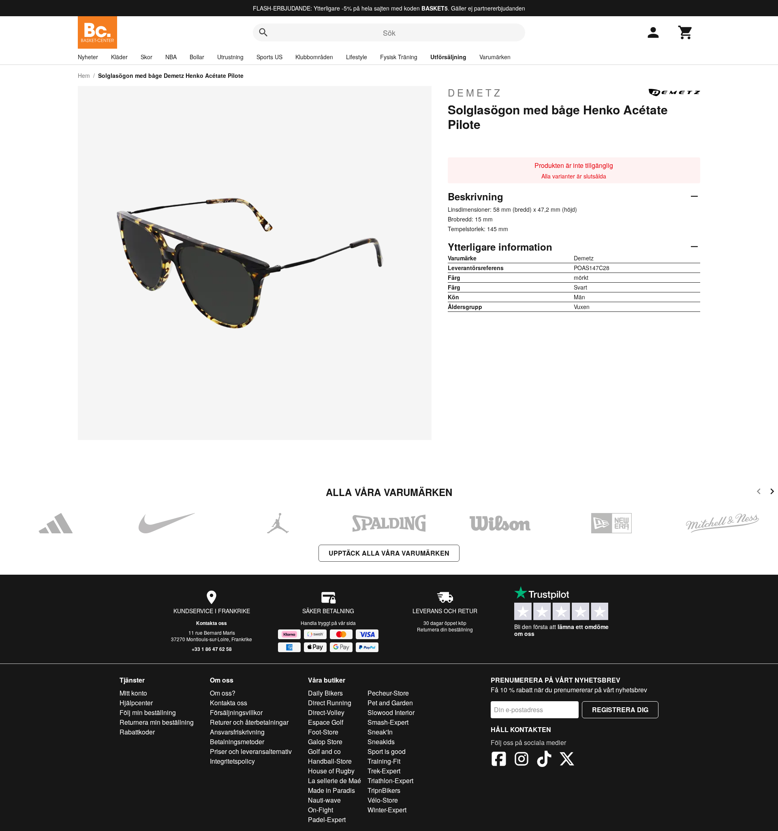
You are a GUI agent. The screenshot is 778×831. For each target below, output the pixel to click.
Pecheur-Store (388, 693)
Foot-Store (323, 732)
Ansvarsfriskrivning (237, 732)
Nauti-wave (324, 800)
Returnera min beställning (157, 722)
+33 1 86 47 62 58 (212, 649)
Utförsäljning (448, 57)
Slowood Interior (391, 712)
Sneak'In (380, 732)
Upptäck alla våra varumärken (389, 553)
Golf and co (324, 751)
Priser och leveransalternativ (251, 751)
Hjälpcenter (136, 702)
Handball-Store (330, 761)
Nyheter (88, 57)
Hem (84, 75)
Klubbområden (314, 57)
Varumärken (495, 57)
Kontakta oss (211, 623)
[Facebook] (499, 760)
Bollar (197, 57)
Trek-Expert (384, 770)
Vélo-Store (383, 800)
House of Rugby (331, 770)
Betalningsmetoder (237, 741)
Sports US (269, 57)
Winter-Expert (387, 809)
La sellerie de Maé (334, 780)
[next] (772, 492)
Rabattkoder (137, 732)
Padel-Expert (327, 819)
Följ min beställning (148, 712)
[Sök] (263, 32)
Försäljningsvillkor (236, 712)
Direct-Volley (326, 712)
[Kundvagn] (686, 32)
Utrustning (230, 57)
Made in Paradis (331, 790)
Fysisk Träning (398, 57)
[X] (567, 760)
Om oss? (222, 693)
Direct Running (329, 702)
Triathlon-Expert (390, 780)
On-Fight (320, 809)
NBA (171, 57)
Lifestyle (356, 57)
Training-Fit (384, 761)
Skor (146, 57)
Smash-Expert (388, 722)
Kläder (119, 57)
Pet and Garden (390, 702)
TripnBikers (384, 790)
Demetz (475, 92)
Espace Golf (325, 722)
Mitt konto (133, 693)
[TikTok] (544, 760)
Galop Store (325, 741)
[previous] (759, 492)
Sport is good (387, 751)
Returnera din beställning (445, 629)
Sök (389, 32)
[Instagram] (521, 760)
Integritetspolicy (232, 761)
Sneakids (381, 741)
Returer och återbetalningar (249, 722)
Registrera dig (620, 709)
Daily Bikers (325, 693)
